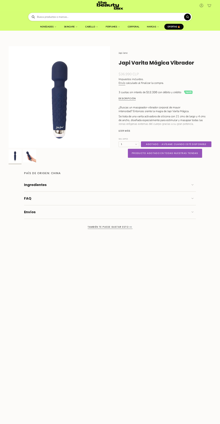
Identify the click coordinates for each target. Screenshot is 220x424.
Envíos (30, 212)
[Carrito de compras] (209, 5)
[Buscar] (187, 17)
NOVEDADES (46, 26)
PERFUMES (111, 26)
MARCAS (151, 26)
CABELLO (90, 26)
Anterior (8, 97)
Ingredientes (35, 184)
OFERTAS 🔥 (174, 26)
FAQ (27, 198)
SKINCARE (69, 26)
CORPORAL (133, 26)
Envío (122, 83)
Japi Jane (123, 53)
